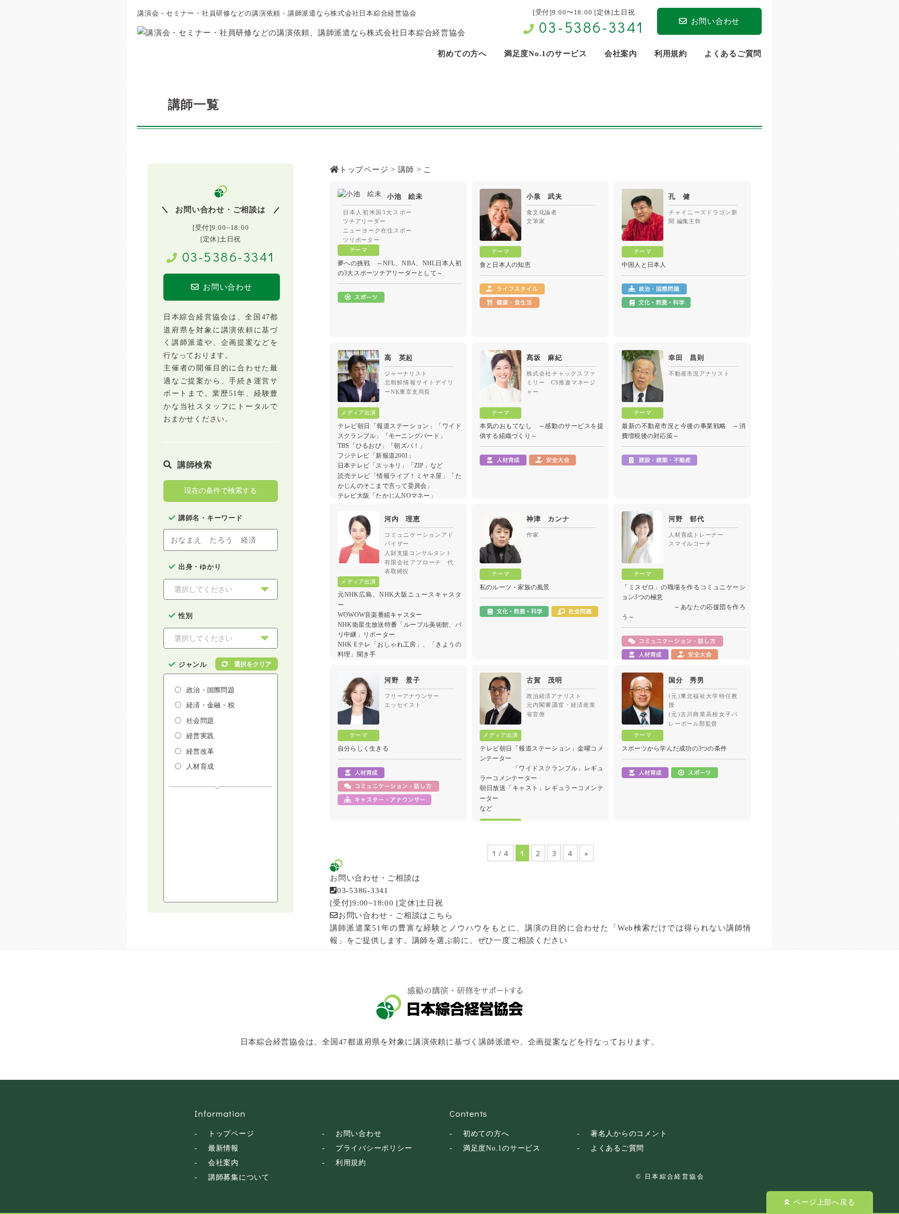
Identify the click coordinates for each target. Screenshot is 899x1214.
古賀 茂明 (544, 680)
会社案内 (223, 1163)
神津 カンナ (548, 519)
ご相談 (522, 940)
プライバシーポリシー (374, 1148)
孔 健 (679, 196)
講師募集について (238, 1177)
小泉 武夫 (544, 196)
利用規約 (351, 1163)
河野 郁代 (686, 519)
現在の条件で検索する (220, 490)
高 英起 (398, 357)
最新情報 (223, 1148)
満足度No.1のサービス (502, 1148)
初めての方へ (486, 1134)
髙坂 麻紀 (544, 357)
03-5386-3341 (591, 27)
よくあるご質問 (617, 1148)
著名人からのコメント (628, 1134)
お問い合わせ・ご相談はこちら (395, 915)
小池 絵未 (405, 196)
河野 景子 (402, 680)
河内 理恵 (402, 519)
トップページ (231, 1134)
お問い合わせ (715, 21)
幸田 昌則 (686, 357)
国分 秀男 (686, 680)
